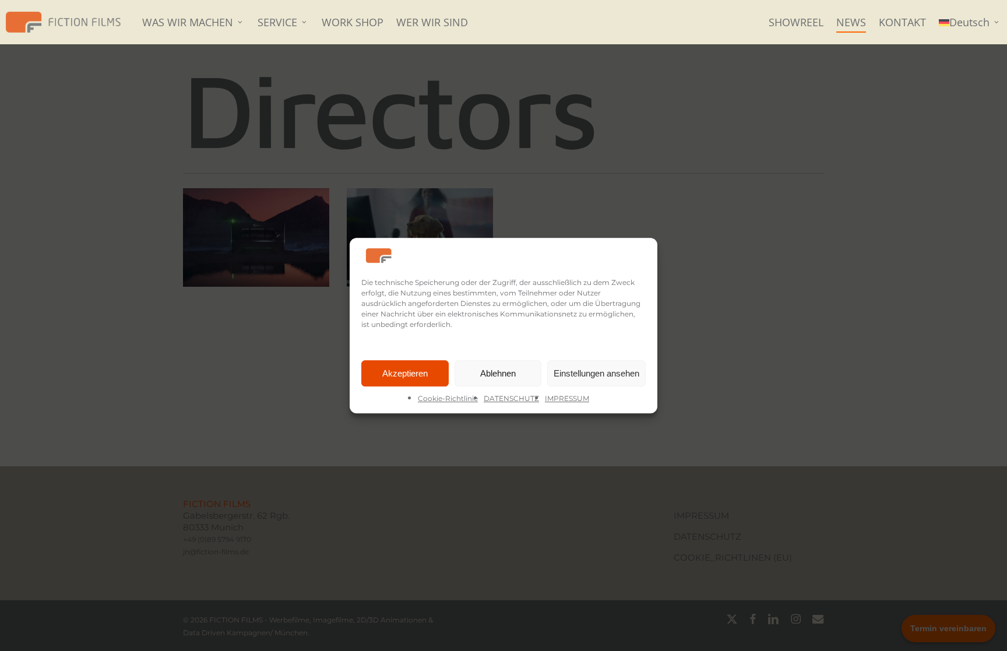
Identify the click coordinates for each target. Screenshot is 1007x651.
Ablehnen (498, 373)
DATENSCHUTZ (511, 398)
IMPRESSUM (567, 398)
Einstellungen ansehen (596, 373)
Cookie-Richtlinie (448, 398)
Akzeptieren (405, 373)
